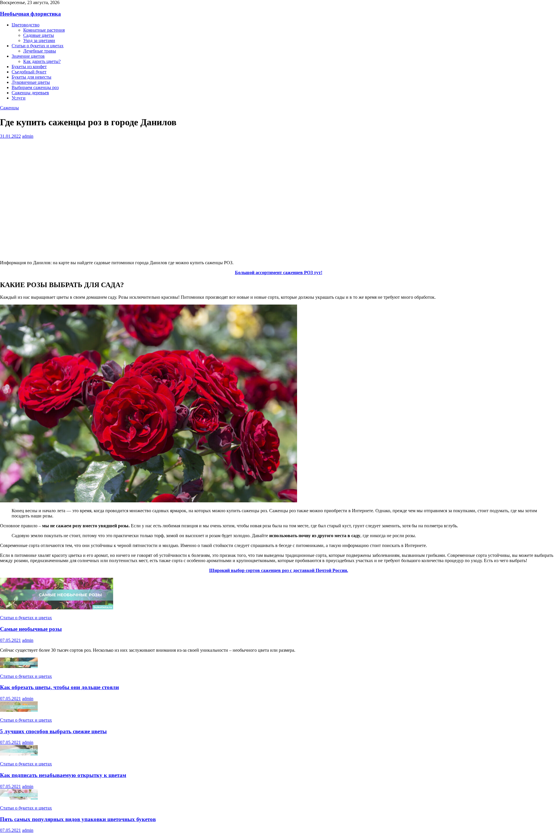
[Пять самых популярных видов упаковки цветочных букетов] (19, 798)
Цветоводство (25, 24)
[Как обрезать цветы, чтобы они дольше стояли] (19, 666)
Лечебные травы (39, 50)
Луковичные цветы (31, 82)
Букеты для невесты (31, 77)
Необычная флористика (30, 14)
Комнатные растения (44, 30)
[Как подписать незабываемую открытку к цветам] (19, 753)
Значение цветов (28, 56)
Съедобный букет (29, 71)
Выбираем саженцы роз (35, 87)
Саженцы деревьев (30, 92)
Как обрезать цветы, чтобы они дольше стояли (59, 687)
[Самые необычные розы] (56, 607)
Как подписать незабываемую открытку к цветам (63, 775)
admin (27, 136)
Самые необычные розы (31, 629)
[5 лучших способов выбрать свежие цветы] (19, 710)
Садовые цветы (38, 35)
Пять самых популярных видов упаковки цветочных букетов (78, 819)
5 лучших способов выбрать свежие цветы (53, 731)
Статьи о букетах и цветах (38, 45)
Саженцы (9, 107)
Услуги (19, 97)
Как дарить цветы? (42, 61)
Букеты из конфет (29, 66)
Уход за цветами (39, 40)
